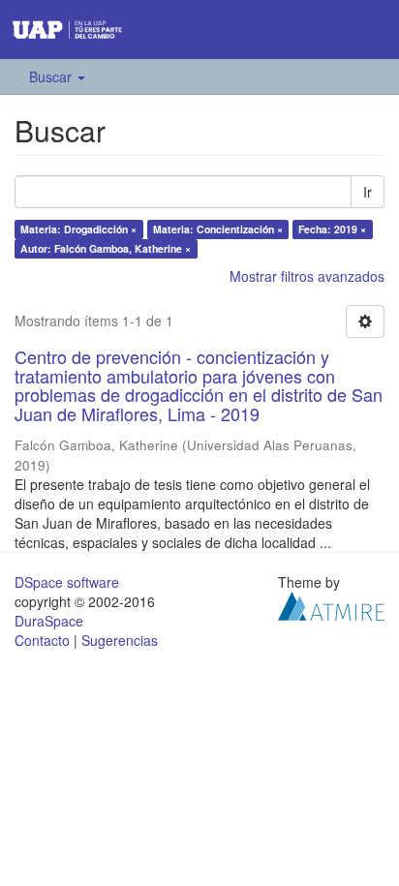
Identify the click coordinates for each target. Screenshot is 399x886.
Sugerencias (119, 640)
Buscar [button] (52, 76)
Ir (367, 191)
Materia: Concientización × (218, 229)
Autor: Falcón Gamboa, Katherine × (105, 248)
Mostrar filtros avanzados (307, 276)
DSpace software (67, 582)
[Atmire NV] (331, 604)
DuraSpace (49, 620)
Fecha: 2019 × (332, 229)
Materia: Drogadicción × (78, 229)
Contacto (42, 640)
